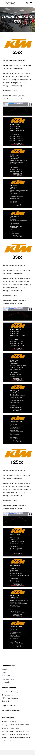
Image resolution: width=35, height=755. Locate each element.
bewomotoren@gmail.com (11, 710)
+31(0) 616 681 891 (9, 706)
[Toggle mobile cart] (27, 3)
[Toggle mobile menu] (31, 3)
